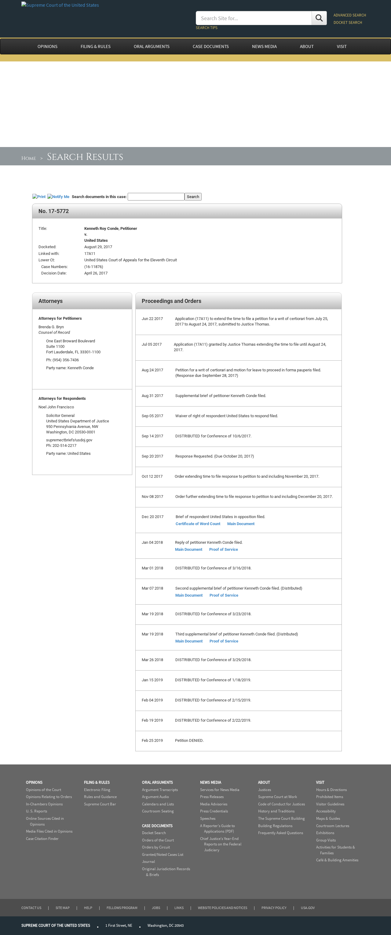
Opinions (34, 782)
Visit (320, 782)
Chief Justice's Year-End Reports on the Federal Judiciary (220, 844)
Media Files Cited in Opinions (49, 831)
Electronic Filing (97, 789)
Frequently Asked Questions (280, 832)
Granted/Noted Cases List (162, 854)
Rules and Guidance (100, 796)
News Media (210, 782)
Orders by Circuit (156, 847)
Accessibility (326, 811)
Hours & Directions (331, 789)
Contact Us (31, 907)
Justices (264, 789)
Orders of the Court (158, 840)
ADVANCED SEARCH (350, 15)
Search (193, 196)
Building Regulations (275, 825)
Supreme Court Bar (100, 804)
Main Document (240, 523)
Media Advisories (213, 804)
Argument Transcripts (160, 789)
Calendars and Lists (158, 804)
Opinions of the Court (43, 789)
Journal (148, 861)
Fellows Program (122, 907)
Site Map (63, 907)
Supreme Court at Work (277, 796)
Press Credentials (214, 811)
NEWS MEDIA (264, 46)
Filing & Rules (97, 782)
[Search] (319, 18)
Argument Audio (155, 796)
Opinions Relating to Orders (49, 796)
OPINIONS (47, 46)
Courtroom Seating (158, 811)
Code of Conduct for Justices (281, 804)
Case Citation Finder (42, 838)
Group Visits (326, 840)
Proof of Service (223, 549)
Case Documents (157, 825)
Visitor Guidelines (330, 804)
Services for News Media (219, 789)
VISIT (342, 46)
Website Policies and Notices (222, 907)
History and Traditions (276, 811)
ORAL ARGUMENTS (152, 46)
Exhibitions (325, 832)
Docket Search (154, 832)
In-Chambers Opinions (44, 804)
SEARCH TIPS (206, 27)
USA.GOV (308, 907)
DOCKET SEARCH (348, 22)
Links (179, 907)
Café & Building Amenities (337, 860)
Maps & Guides (328, 818)
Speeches (207, 818)
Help (88, 907)
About (264, 782)
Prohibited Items (329, 796)
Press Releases (212, 796)
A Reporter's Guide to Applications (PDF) (217, 828)
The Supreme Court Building (281, 818)
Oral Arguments (157, 782)
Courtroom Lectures (332, 825)
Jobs (156, 907)
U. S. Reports (36, 811)
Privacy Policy (274, 907)
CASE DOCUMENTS (211, 46)
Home (28, 158)
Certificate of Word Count (198, 523)
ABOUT (307, 46)
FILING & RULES (96, 46)
